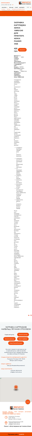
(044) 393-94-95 (6, 4)
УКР (28, 7)
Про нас (11, 7)
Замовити (22, 49)
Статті (16, 7)
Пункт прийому (23, 339)
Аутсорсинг (28, 411)
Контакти (21, 7)
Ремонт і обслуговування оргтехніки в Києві (17, 426)
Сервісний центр (9, 334)
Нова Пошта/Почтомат (16, 343)
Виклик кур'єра (23, 334)
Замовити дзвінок (5, 2)
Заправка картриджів (7, 412)
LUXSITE (21, 434)
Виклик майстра (9, 339)
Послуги (4, 7)
